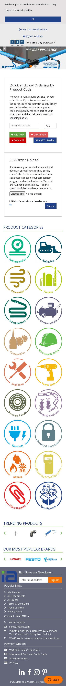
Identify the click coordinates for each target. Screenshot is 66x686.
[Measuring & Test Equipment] (48, 465)
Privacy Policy (14, 611)
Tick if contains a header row (30, 201)
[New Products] (48, 496)
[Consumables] (17, 342)
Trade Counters (16, 607)
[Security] (48, 434)
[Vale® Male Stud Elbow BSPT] (15, 533)
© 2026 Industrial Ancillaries (23, 681)
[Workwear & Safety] (48, 342)
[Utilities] (17, 465)
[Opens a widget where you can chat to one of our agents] (53, 680)
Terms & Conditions (18, 603)
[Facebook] (29, 672)
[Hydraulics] (48, 249)
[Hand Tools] (17, 372)
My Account (13, 592)
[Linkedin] (21, 672)
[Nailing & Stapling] (48, 403)
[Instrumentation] (17, 249)
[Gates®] (51, 559)
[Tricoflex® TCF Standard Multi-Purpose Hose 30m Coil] (50, 533)
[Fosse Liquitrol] (33, 559)
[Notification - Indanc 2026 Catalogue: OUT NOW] (33, 58)
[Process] (48, 280)
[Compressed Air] (48, 311)
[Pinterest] (45, 672)
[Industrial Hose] (17, 311)
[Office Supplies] (17, 496)
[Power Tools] (48, 372)
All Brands (12, 599)
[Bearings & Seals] (17, 403)
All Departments (16, 596)
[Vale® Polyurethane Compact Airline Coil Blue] (33, 533)
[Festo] (16, 559)
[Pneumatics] (17, 280)
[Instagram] (36, 672)
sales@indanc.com (19, 626)
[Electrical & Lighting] (17, 434)
